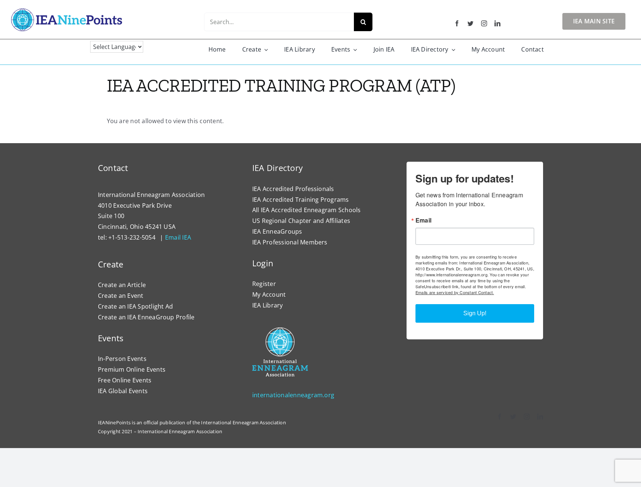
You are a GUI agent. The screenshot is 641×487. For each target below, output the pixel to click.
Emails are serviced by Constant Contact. (454, 292)
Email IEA (178, 237)
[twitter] (470, 23)
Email (423, 220)
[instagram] (484, 23)
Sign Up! (474, 313)
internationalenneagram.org (293, 395)
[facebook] (457, 23)
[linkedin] (497, 23)
